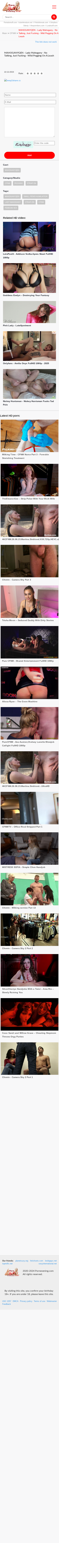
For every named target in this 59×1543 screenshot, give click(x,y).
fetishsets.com (36, 1261)
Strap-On (29, 202)
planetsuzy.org (21, 1261)
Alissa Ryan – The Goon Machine (19, 701)
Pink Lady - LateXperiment (17, 325)
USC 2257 (6, 1301)
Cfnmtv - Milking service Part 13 (19, 908)
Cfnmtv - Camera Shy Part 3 (16, 580)
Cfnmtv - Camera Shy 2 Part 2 (17, 948)
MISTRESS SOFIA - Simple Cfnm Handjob (23, 867)
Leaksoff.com (52, 26)
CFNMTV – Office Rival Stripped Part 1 (22, 827)
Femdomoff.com (10, 22)
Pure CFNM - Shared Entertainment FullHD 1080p (28, 661)
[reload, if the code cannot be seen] (23, 144)
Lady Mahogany (13, 202)
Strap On (31, 183)
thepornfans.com (37, 26)
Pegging (18, 183)
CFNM (13, 33)
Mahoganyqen (12, 196)
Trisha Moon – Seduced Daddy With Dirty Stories (28, 620)
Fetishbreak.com (41, 22)
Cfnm (41, 202)
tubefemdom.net (25, 22)
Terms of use (39, 1301)
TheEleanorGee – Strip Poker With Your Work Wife (28, 498)
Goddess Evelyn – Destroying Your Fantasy (26, 295)
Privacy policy (26, 1301)
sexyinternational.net (48, 1264)
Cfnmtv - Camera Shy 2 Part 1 (17, 1077)
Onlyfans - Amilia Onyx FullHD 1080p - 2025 (26, 363)
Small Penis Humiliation (36, 196)
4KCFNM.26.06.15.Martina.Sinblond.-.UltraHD (25, 786)
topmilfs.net (7, 1264)
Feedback (6, 1304)
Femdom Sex (11, 208)
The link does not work (46, 42)
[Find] (54, 17)
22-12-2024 (9, 72)
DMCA (15, 1301)
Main (4, 33)
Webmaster (52, 1301)
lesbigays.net (51, 1261)
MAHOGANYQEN (12, 170)
